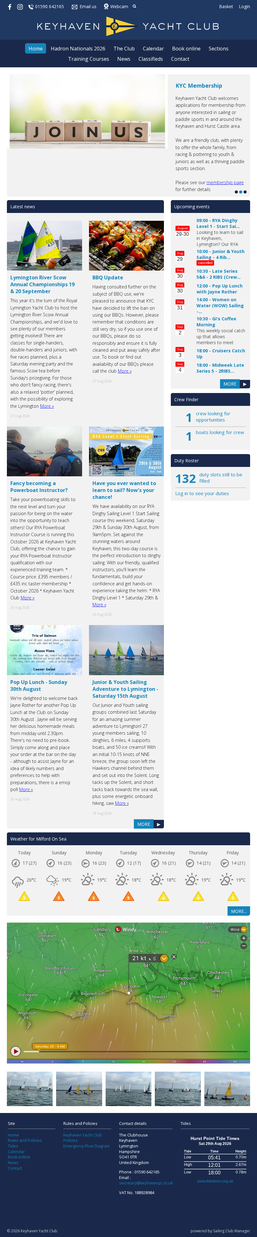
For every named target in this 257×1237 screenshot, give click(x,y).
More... (239, 911)
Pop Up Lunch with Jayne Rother (220, 289)
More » (47, 406)
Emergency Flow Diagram (86, 1146)
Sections (218, 48)
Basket (226, 6)
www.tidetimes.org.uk (215, 1181)
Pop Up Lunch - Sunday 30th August (38, 685)
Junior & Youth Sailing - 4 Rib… (220, 254)
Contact (180, 58)
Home (36, 48)
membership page (225, 182)
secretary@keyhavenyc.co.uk (146, 1183)
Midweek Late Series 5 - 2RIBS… (220, 368)
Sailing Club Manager (231, 1231)
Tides (13, 1146)
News (123, 58)
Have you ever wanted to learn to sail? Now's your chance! (124, 490)
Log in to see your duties (202, 493)
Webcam (119, 6)
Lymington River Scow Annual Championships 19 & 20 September (42, 284)
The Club (124, 48)
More (143, 824)
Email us (88, 6)
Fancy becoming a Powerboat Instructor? (39, 487)
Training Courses (88, 58)
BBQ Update (107, 277)
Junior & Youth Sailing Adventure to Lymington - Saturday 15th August (125, 689)
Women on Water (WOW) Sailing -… (220, 305)
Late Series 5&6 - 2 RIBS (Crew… (219, 274)
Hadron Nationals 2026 (78, 48)
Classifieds (151, 58)
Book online (186, 48)
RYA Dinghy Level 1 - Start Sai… (218, 223)
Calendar (153, 48)
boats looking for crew (220, 432)
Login (244, 6)
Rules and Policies (25, 1140)
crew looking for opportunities (213, 416)
